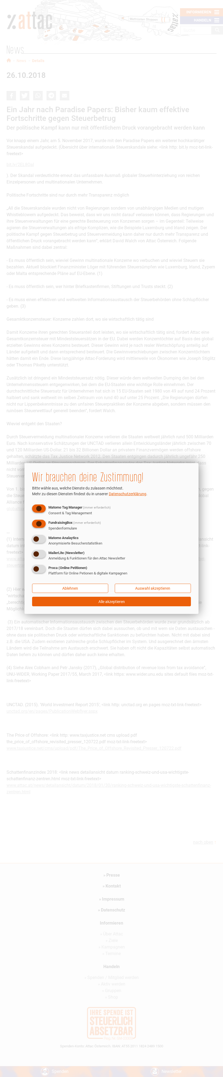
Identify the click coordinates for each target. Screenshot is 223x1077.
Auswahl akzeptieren (152, 588)
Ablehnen (70, 588)
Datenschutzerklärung (127, 493)
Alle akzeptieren (111, 601)
